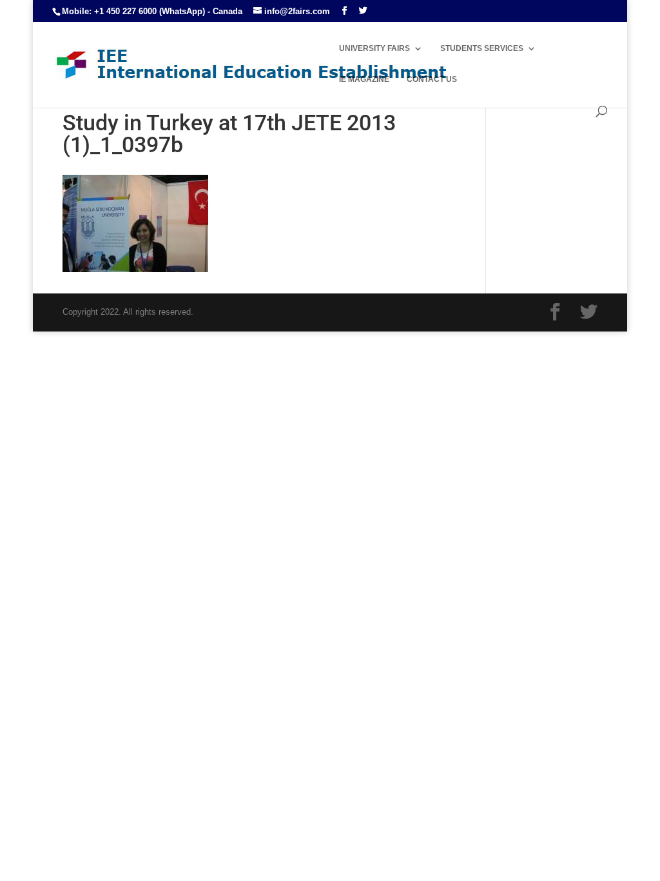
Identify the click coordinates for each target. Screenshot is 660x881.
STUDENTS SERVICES (481, 48)
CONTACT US (432, 79)
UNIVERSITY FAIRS (374, 48)
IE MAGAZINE (364, 79)
